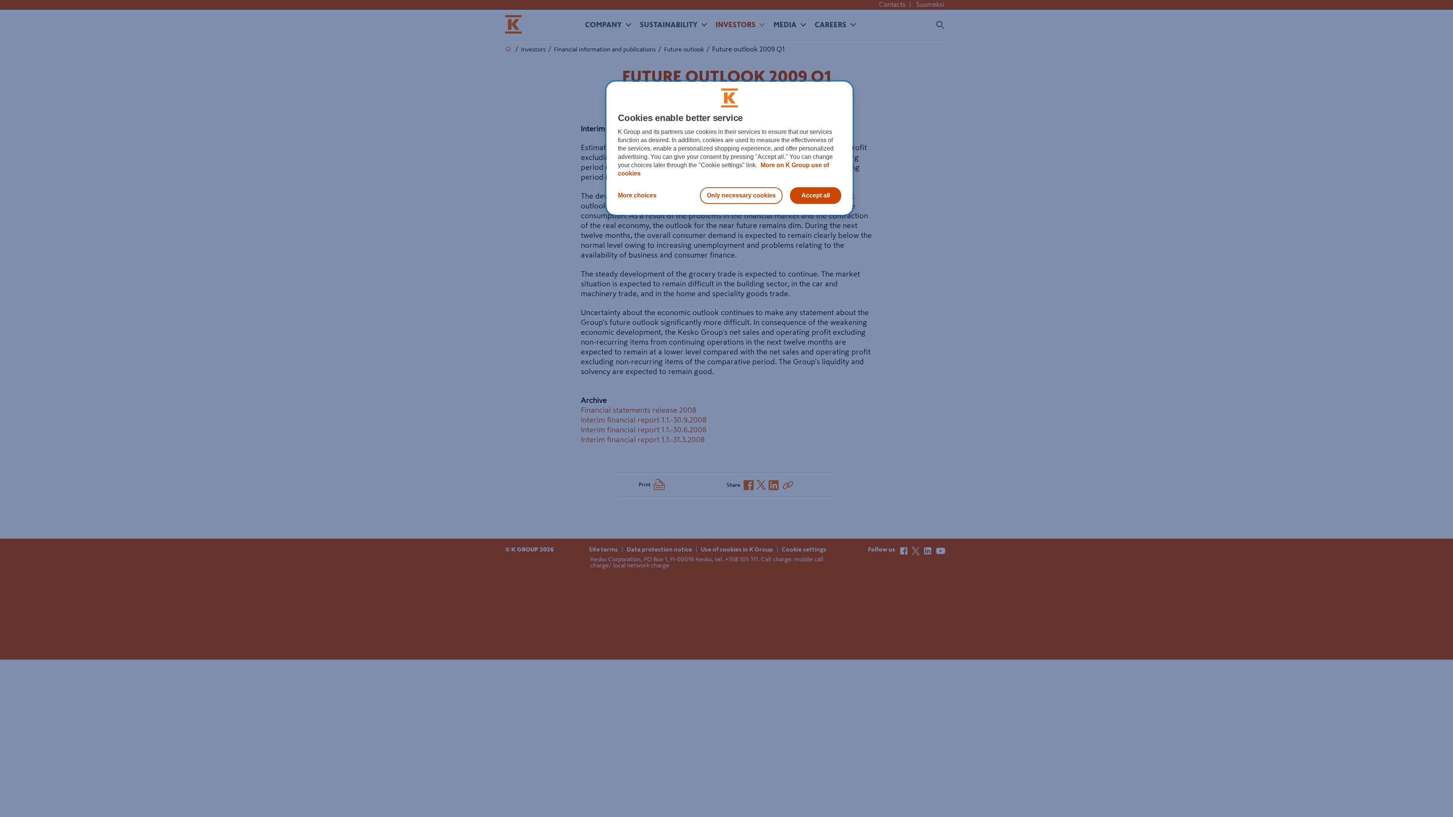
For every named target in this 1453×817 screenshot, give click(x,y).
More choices (637, 195)
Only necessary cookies (741, 195)
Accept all (815, 195)
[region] (730, 148)
